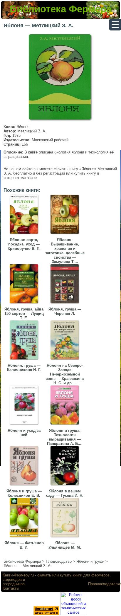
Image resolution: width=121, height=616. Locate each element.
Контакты (11, 588)
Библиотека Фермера (61, 9)
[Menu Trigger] (115, 24)
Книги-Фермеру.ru (18, 575)
